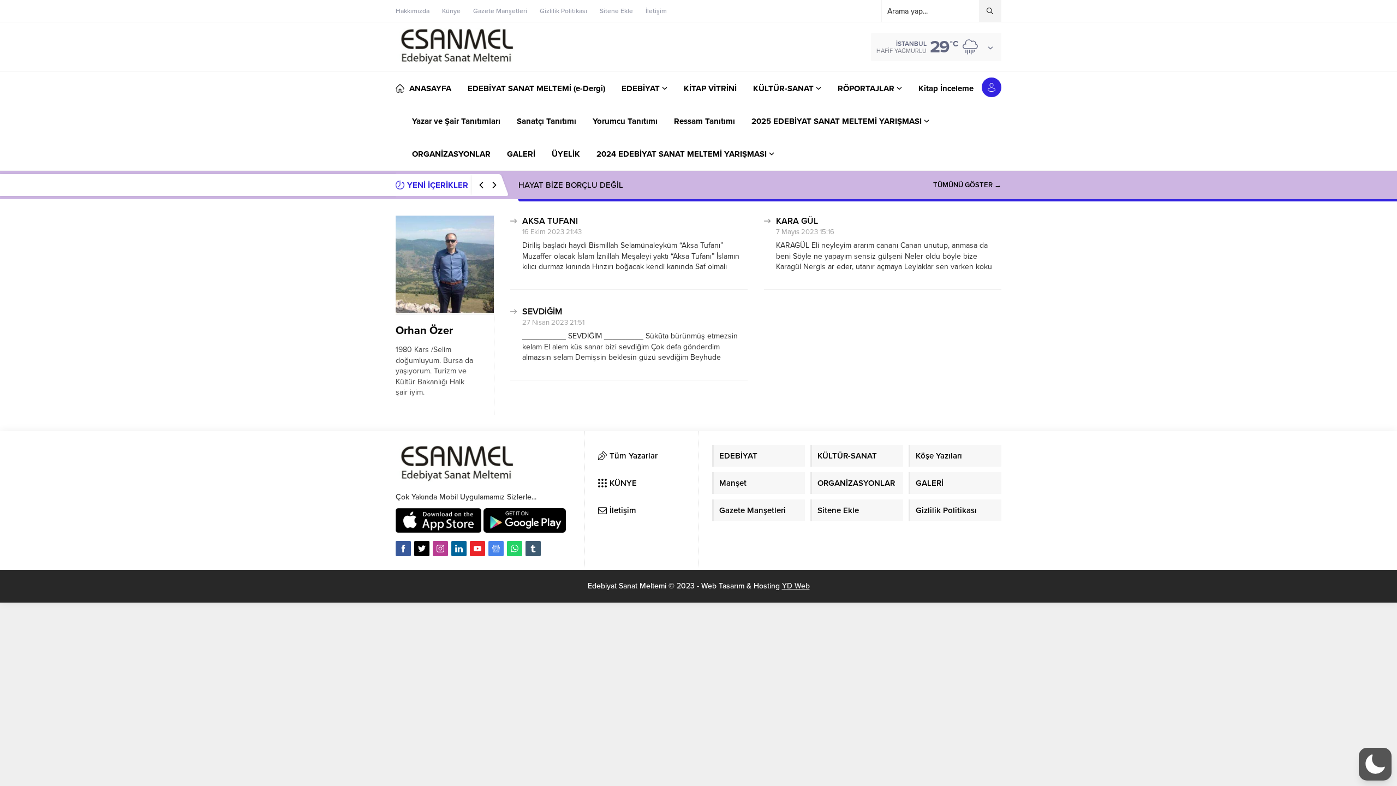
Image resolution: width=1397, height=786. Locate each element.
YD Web (796, 586)
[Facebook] (403, 548)
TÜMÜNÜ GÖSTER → (967, 185)
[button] (1375, 764)
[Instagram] (440, 548)
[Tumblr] (533, 548)
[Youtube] (477, 548)
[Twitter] (421, 548)
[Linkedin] (459, 548)
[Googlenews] (496, 548)
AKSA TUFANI (550, 221)
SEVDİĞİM (542, 311)
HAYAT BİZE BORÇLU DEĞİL (570, 185)
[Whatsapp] (514, 548)
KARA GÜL (797, 221)
